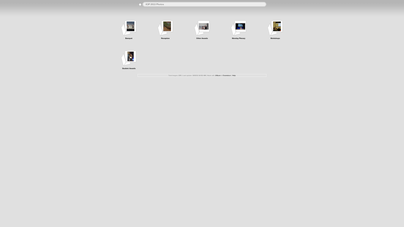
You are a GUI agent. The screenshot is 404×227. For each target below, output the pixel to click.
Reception (165, 38)
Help (234, 75)
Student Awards (129, 68)
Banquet (128, 38)
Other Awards (202, 38)
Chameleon (227, 75)
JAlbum (217, 75)
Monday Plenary (238, 38)
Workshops (275, 38)
